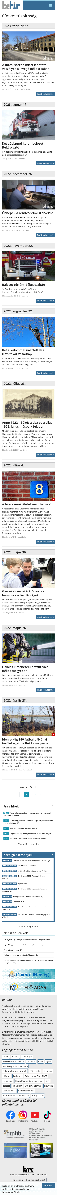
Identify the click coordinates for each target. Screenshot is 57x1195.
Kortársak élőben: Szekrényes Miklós (32, 871)
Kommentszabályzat (35, 1180)
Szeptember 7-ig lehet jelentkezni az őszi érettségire (30, 833)
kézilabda (17, 1076)
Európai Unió (38, 1095)
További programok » (28, 926)
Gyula (48, 1061)
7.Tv (48, 1081)
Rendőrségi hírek (26, 1090)
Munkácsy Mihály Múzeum (15, 1066)
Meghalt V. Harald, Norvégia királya (23, 828)
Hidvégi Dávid (25, 89)
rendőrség (7, 1081)
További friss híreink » (28, 844)
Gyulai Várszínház (33, 1085)
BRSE (40, 1061)
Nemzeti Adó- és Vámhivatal (16, 1095)
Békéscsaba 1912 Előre (13, 1061)
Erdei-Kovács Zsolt (25, 770)
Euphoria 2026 (18, 901)
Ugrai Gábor (22, 450)
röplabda (31, 1061)
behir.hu (22, 159)
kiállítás (15, 1056)
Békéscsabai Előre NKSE (36, 1076)
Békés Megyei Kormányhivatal (29, 1081)
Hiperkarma (22, 884)
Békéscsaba (35, 1071)
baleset (6, 1085)
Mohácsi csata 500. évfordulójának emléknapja (31, 860)
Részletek (18, 1192)
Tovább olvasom (44, 94)
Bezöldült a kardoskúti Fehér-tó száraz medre (28, 838)
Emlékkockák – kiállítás (26, 866)
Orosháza (47, 1071)
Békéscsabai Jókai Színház (15, 1071)
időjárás (6, 1076)
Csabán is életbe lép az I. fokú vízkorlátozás (20, 955)
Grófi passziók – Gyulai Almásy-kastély (28, 896)
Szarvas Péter (9, 1090)
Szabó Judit (26, 230)
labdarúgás (27, 1056)
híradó (6, 1056)
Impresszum (17, 1180)
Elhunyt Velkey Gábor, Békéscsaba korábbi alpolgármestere (26, 939)
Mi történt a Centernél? (12, 950)
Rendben (48, 1185)
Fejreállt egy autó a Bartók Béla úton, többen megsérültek (26, 945)
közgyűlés (48, 1085)
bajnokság (17, 1085)
